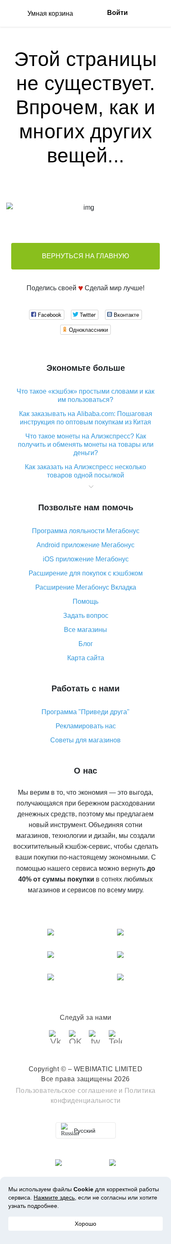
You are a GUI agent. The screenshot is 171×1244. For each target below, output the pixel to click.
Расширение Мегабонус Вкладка (85, 587)
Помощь (85, 601)
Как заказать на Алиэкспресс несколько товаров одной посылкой (85, 471)
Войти (117, 12)
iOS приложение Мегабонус (86, 559)
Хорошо (85, 1223)
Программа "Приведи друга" (85, 711)
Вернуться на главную (85, 256)
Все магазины (85, 629)
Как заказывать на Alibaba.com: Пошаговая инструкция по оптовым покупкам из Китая (85, 418)
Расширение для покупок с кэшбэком (86, 573)
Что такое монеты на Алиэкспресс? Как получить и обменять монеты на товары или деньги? (86, 444)
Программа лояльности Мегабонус (85, 530)
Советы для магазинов (85, 740)
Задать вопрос (85, 615)
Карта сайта (85, 657)
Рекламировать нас (86, 726)
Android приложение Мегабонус (85, 545)
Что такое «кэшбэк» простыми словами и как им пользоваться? (85, 395)
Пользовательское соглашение (66, 1090)
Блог (85, 643)
